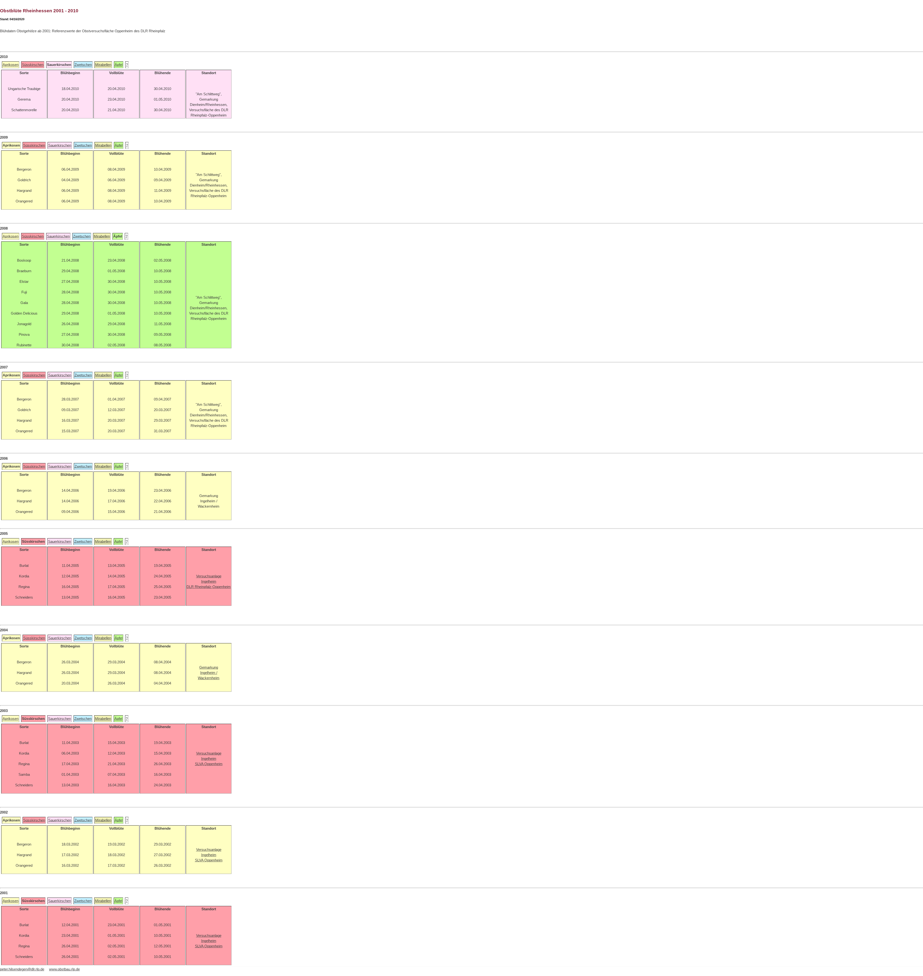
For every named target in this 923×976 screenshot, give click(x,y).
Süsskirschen (33, 65)
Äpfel (119, 65)
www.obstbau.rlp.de (64, 969)
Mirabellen (103, 65)
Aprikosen (11, 65)
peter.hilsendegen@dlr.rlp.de (22, 969)
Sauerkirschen (59, 145)
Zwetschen (83, 65)
